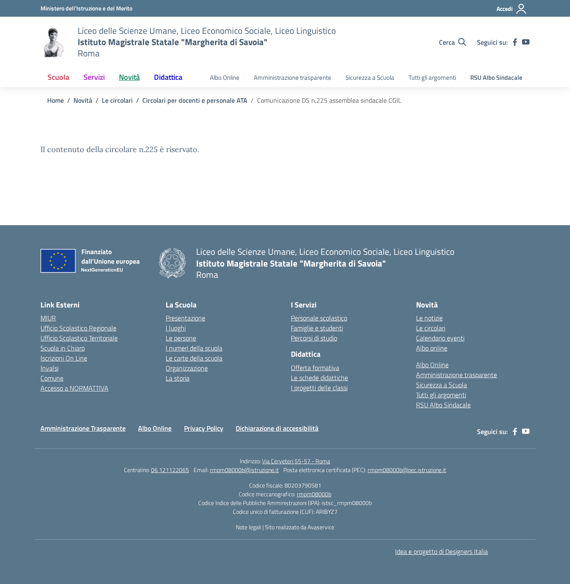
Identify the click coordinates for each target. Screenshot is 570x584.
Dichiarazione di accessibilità (277, 428)
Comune (51, 378)
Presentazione (185, 318)
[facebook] (515, 42)
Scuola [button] (58, 77)
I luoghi (176, 328)
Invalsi (49, 368)
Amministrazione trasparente (292, 77)
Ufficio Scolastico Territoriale (79, 338)
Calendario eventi (440, 338)
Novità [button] (129, 77)
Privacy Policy (203, 428)
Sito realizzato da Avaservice (299, 527)
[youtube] (526, 42)
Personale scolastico (319, 318)
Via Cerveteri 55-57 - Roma (296, 461)
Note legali (248, 527)
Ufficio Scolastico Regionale (78, 328)
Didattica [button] (168, 77)
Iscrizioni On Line (63, 358)
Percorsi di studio (314, 338)
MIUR (48, 318)
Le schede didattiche (319, 378)
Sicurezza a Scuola (370, 77)
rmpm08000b (314, 494)
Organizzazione (187, 368)
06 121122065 (170, 469)
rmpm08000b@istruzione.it (244, 469)
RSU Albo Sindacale (496, 77)
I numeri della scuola (194, 348)
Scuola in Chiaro (62, 348)
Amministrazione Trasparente (83, 428)
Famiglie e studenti (317, 328)
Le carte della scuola (194, 358)
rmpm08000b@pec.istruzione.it (407, 469)
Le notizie (429, 318)
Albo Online (225, 77)
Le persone (181, 338)
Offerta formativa (315, 368)
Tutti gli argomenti (432, 77)
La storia (177, 378)
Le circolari (430, 328)
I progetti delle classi (319, 388)
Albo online (431, 348)
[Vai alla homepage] (53, 42)
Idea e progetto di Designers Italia (441, 551)
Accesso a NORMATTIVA (74, 388)
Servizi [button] (94, 77)
